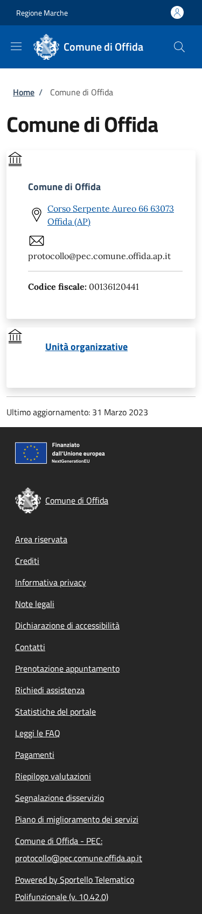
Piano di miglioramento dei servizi (76, 819)
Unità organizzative (86, 346)
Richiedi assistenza (50, 689)
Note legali (34, 603)
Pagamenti (34, 754)
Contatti (30, 646)
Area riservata (41, 539)
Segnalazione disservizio (59, 797)
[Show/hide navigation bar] (16, 46)
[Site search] (179, 46)
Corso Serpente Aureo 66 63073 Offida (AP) (110, 215)
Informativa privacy (50, 582)
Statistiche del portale (55, 711)
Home (23, 92)
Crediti (27, 560)
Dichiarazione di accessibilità (67, 625)
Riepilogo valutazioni (53, 776)
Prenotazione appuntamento (67, 668)
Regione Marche (42, 12)
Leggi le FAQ (37, 733)
